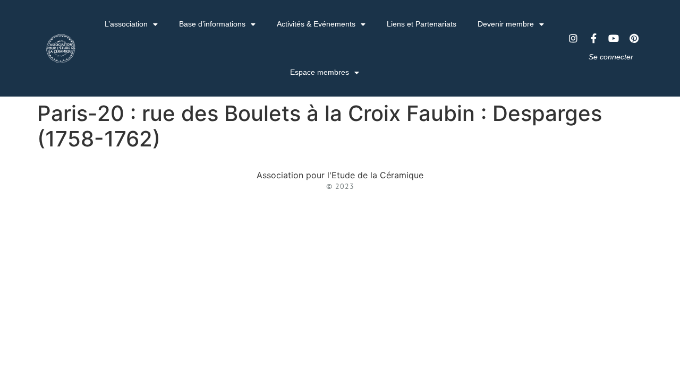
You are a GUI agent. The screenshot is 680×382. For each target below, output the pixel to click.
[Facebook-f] (593, 38)
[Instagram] (573, 38)
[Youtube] (613, 38)
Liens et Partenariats (421, 24)
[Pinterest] (634, 38)
